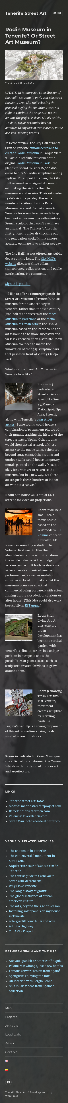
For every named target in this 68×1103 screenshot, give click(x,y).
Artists (10, 1043)
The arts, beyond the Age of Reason (34, 906)
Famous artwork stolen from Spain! (34, 971)
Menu (57, 13)
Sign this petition (17, 283)
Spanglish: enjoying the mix (29, 976)
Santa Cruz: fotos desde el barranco (34, 821)
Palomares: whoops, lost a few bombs (36, 966)
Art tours (11, 1025)
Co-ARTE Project (21, 931)
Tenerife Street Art (25, 13)
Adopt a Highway (21, 926)
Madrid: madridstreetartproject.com (35, 806)
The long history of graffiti (28, 891)
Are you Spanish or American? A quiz (35, 961)
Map (8, 1008)
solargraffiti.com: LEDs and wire (32, 921)
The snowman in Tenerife (27, 851)
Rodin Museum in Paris (33, 163)
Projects (11, 1017)
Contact (17, 1052)
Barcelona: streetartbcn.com (29, 811)
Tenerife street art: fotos (26, 801)
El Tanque (32, 605)
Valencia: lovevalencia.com (28, 816)
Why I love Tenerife (23, 886)
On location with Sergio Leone (30, 981)
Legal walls (13, 1034)
